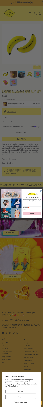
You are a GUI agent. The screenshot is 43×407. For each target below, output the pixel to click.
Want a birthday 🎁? (26, 207)
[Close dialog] (41, 190)
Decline (20, 397)
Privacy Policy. (13, 386)
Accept (20, 391)
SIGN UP (32, 213)
